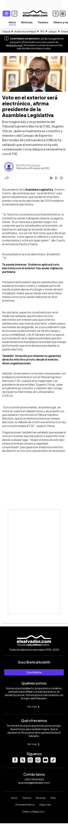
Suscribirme (34, 672)
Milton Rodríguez (30, 165)
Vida (52, 797)
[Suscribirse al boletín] (6, 14)
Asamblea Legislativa (39, 189)
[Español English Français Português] (62, 13)
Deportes (45, 804)
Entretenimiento (25, 804)
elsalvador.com (14, 45)
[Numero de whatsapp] (38, 761)
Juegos (53, 31)
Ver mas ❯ (33, 706)
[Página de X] (22, 761)
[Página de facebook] (15, 761)
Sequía (6, 31)
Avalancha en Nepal (25, 31)
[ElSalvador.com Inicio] (35, 13)
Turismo (43, 22)
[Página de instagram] (30, 761)
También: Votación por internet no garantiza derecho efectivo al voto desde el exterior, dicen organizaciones (31, 359)
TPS (42, 31)
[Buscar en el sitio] (14, 13)
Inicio (12, 22)
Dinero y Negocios (33, 811)
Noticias (26, 22)
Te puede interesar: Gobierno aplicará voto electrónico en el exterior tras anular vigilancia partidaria (32, 268)
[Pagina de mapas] (55, 13)
